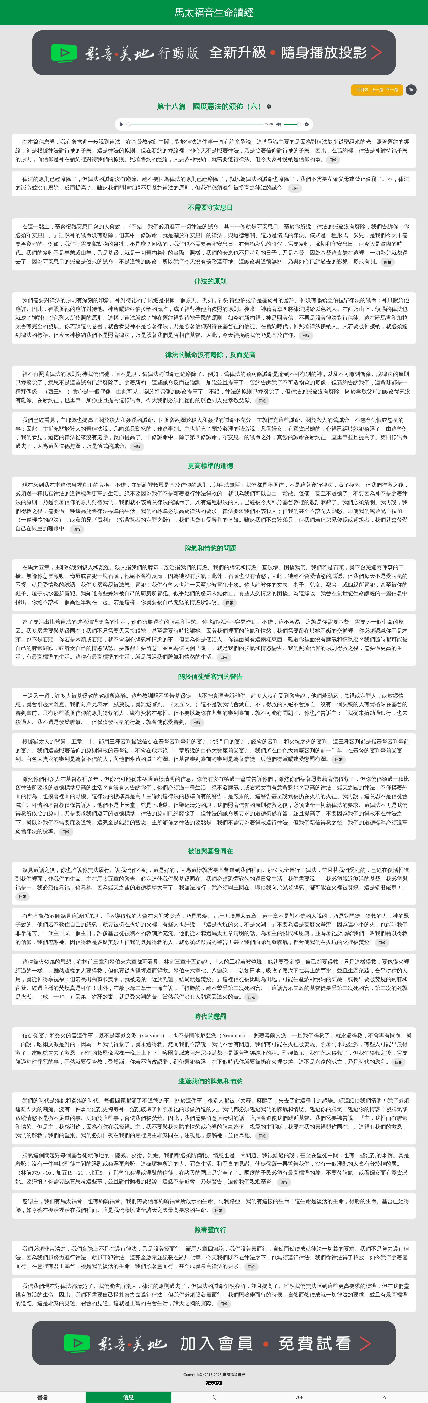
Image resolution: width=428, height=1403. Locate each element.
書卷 (42, 1397)
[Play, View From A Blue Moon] (121, 124)
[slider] (195, 124)
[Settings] (307, 124)
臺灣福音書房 (234, 1374)
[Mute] (279, 124)
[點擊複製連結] (269, 106)
